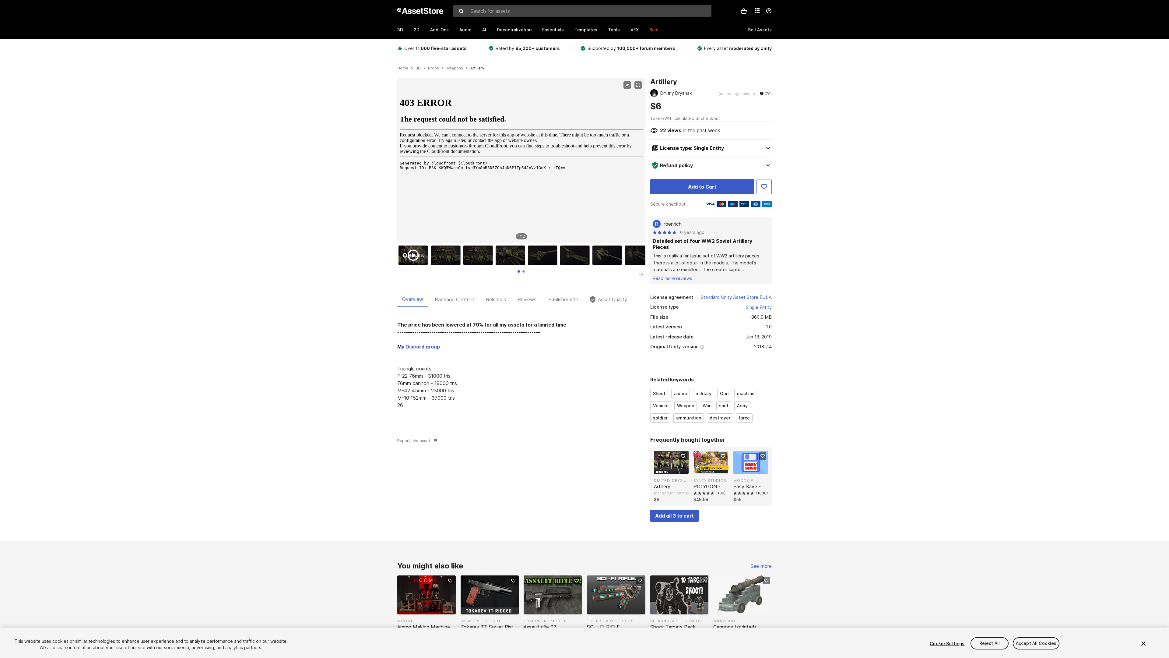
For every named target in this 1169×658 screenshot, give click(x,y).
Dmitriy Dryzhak (671, 480)
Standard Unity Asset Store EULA (736, 297)
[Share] (627, 85)
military (703, 393)
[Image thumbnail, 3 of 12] (479, 255)
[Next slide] (641, 274)
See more (761, 566)
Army (742, 405)
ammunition (688, 417)
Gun (724, 393)
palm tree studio (480, 621)
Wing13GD (724, 621)
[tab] (519, 271)
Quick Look (674, 468)
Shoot (659, 393)
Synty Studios (709, 480)
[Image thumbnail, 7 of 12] (608, 255)
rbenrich (673, 224)
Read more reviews (672, 278)
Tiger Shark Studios (610, 621)
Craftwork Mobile (545, 621)
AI (484, 29)
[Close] (1143, 643)
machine (746, 393)
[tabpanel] (521, 365)
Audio (465, 29)
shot (723, 405)
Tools (614, 29)
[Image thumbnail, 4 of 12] (512, 255)
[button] (743, 11)
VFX (634, 29)
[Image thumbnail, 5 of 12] (544, 255)
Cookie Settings (947, 643)
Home (402, 68)
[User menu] (769, 11)
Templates (585, 29)
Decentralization (514, 29)
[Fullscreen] (638, 85)
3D (400, 29)
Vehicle (661, 405)
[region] (521, 160)
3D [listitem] (418, 68)
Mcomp (405, 621)
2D (417, 29)
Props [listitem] (433, 68)
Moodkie (743, 480)
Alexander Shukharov (676, 621)
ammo (680, 393)
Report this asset (413, 440)
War (707, 405)
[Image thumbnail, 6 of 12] (576, 255)
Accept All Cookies (1036, 643)
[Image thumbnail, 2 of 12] (447, 255)
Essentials (553, 29)
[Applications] (757, 10)
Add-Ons (439, 29)
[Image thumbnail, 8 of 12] (641, 255)
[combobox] (582, 11)
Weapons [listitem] (454, 68)
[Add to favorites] (683, 456)
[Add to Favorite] (764, 186)
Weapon (685, 405)
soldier (660, 417)
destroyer (720, 417)
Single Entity (759, 307)
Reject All (989, 643)
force (744, 417)
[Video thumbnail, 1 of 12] (414, 255)
